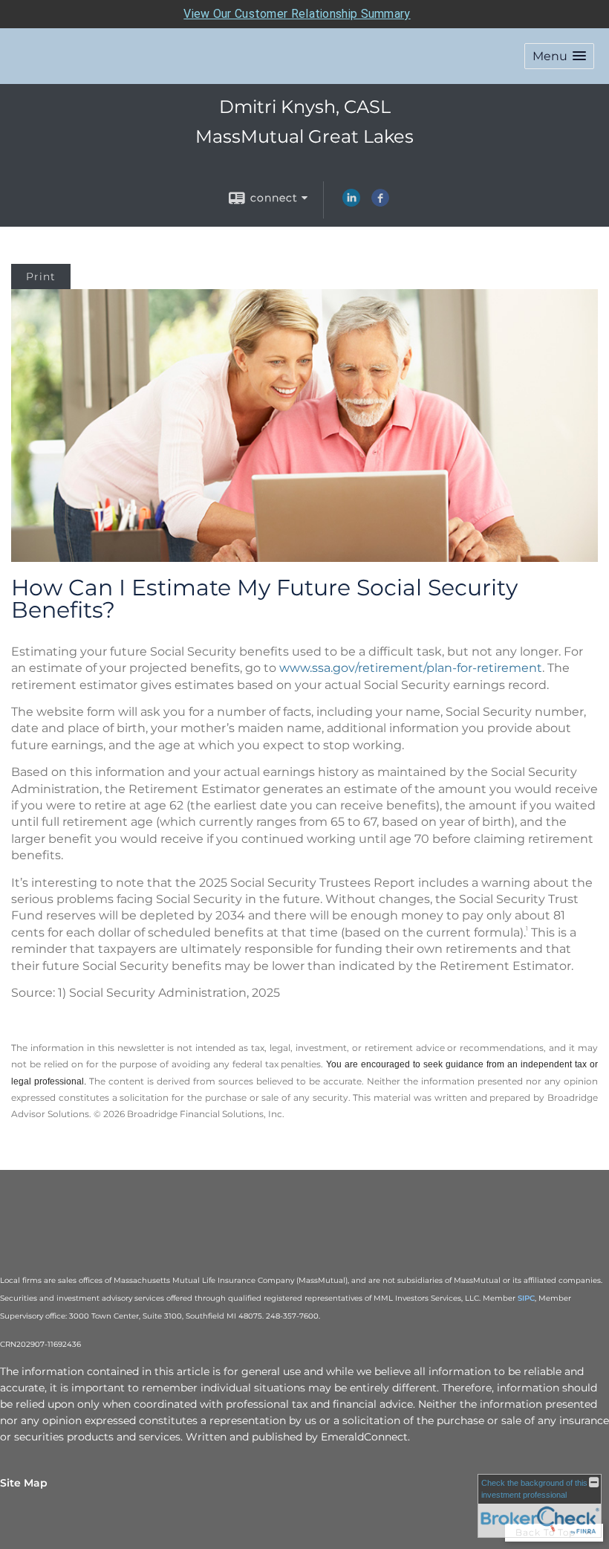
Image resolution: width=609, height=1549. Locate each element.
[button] (559, 56)
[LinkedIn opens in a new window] (351, 203)
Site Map (24, 1483)
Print (41, 276)
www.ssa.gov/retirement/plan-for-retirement (410, 668)
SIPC (526, 1298)
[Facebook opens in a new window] (380, 203)
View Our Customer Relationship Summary (296, 14)
